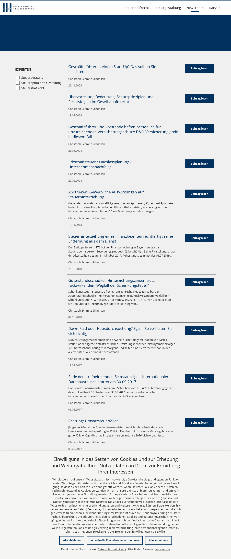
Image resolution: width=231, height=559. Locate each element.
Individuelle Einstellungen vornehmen (114, 540)
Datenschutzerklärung (112, 549)
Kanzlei (214, 7)
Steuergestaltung (167, 7)
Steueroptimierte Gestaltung (41, 83)
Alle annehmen (158, 540)
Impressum (162, 549)
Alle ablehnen (72, 540)
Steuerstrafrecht (136, 7)
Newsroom (195, 7)
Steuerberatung (32, 77)
